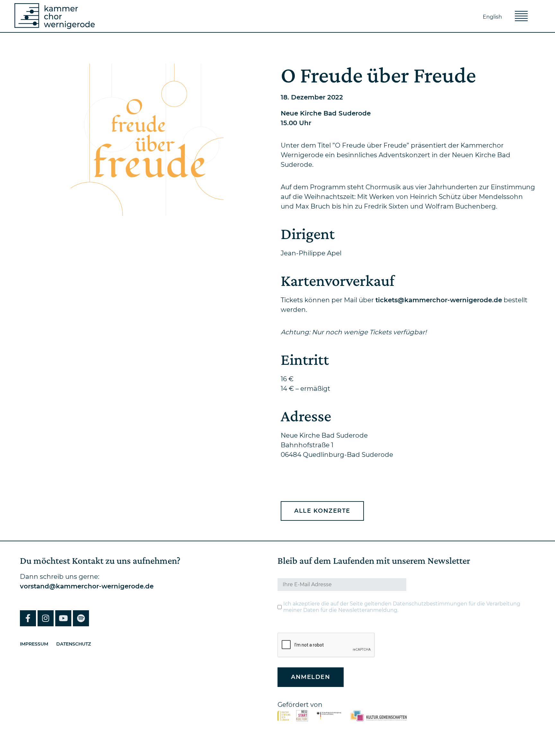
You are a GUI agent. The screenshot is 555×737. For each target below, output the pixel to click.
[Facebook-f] (28, 618)
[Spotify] (81, 618)
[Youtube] (63, 618)
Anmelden (310, 677)
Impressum (34, 644)
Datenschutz (73, 644)
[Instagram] (46, 618)
